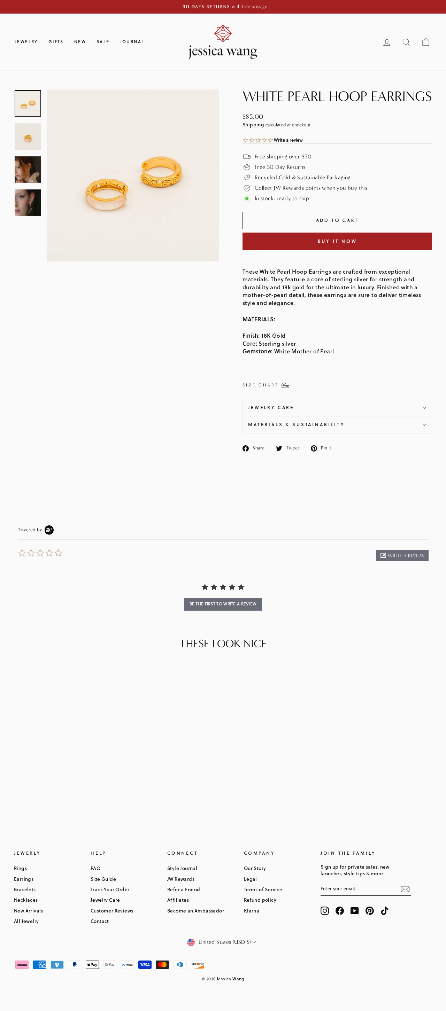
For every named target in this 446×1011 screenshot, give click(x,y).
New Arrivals (28, 910)
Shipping (253, 124)
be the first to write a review (223, 604)
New (80, 42)
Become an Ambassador (195, 910)
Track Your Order (110, 889)
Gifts (56, 42)
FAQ (95, 868)
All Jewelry (26, 921)
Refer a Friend (183, 889)
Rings (20, 868)
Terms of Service (263, 889)
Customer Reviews (112, 910)
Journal (132, 42)
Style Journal (182, 868)
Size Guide (103, 879)
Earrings (23, 879)
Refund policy (260, 899)
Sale (103, 42)
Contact (100, 921)
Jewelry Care (271, 407)
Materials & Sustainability (296, 424)
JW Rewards (180, 879)
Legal (250, 879)
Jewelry (26, 42)
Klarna (251, 910)
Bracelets (25, 889)
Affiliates (178, 899)
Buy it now (337, 241)
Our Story (255, 868)
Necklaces (26, 899)
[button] (402, 555)
